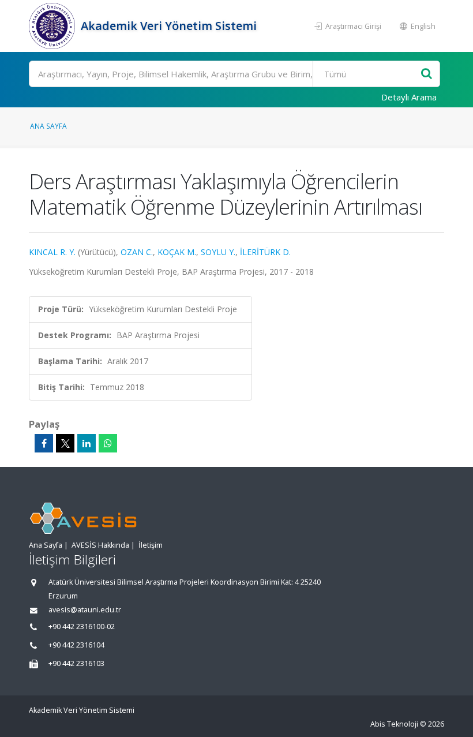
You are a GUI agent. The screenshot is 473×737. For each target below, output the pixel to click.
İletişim (150, 545)
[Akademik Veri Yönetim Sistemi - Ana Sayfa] (53, 26)
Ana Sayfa (48, 125)
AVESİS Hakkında (100, 545)
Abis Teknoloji (394, 724)
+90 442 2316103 (76, 663)
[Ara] (427, 74)
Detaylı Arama (409, 97)
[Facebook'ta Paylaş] (44, 443)
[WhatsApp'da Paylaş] (108, 443)
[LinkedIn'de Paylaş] (86, 443)
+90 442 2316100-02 (81, 626)
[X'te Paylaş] (65, 443)
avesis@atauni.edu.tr (84, 610)
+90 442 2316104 (76, 645)
